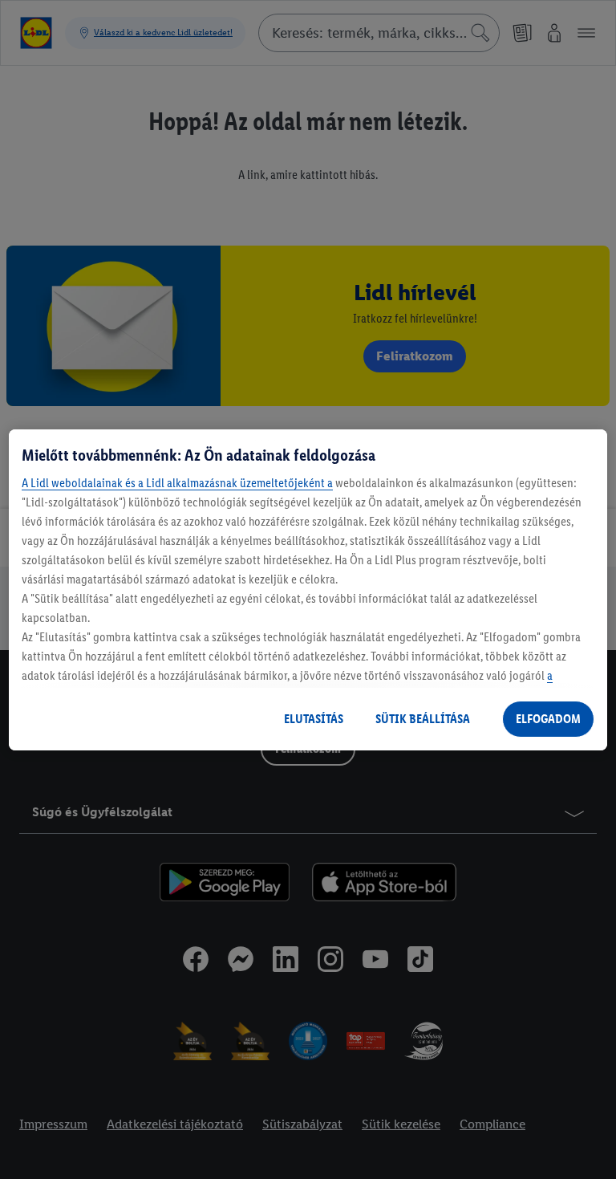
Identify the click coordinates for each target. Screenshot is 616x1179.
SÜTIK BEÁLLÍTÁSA (422, 718)
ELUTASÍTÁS (313, 718)
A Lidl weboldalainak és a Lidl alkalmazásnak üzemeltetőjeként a (177, 482)
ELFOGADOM (548, 718)
